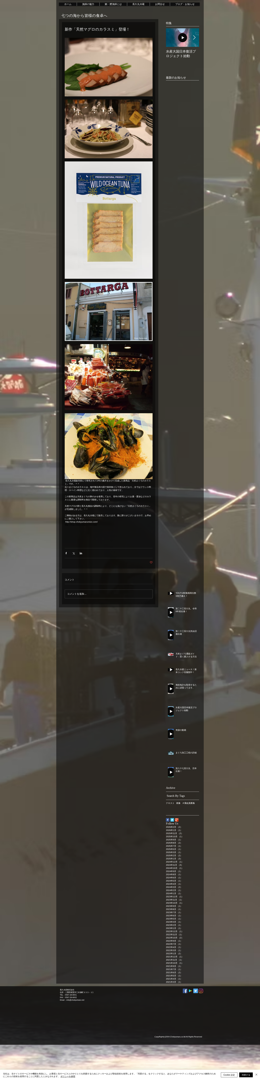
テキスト (170, 803)
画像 (178, 803)
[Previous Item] (170, 37)
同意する (246, 1074)
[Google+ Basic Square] (176, 820)
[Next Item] (194, 37)
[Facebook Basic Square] (167, 820)
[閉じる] (256, 1075)
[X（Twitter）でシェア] (73, 553)
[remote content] (109, 524)
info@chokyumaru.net (75, 1000)
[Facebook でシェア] (66, 553)
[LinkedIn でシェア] (80, 553)
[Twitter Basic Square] (172, 820)
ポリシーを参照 (67, 1076)
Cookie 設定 (229, 1074)
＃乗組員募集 (188, 803)
